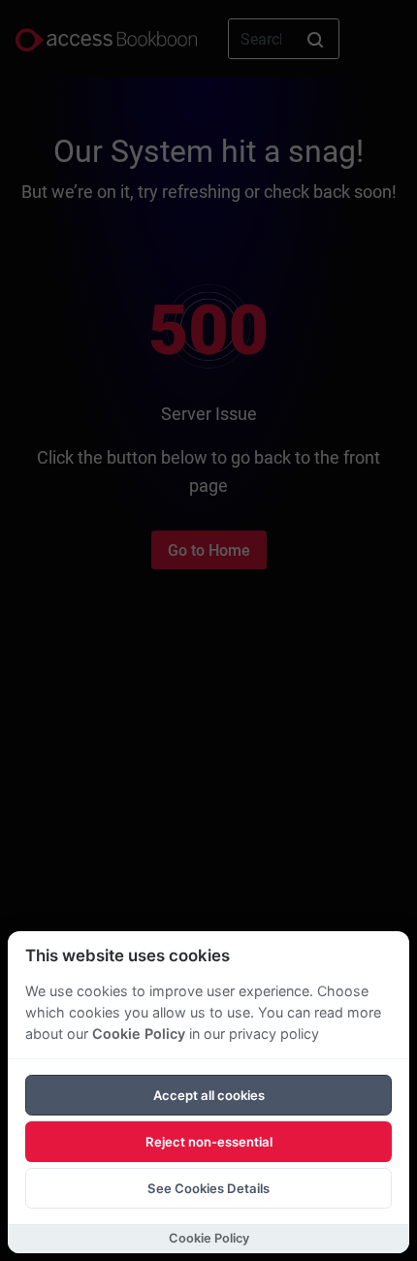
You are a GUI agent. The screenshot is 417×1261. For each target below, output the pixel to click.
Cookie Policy (138, 1033)
